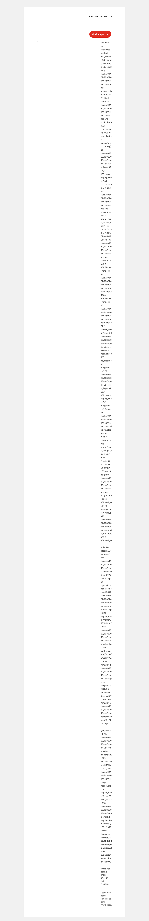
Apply (106, 24)
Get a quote (100, 34)
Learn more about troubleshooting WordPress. (106, 898)
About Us (92, 19)
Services (66, 24)
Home (73, 19)
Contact (87, 24)
